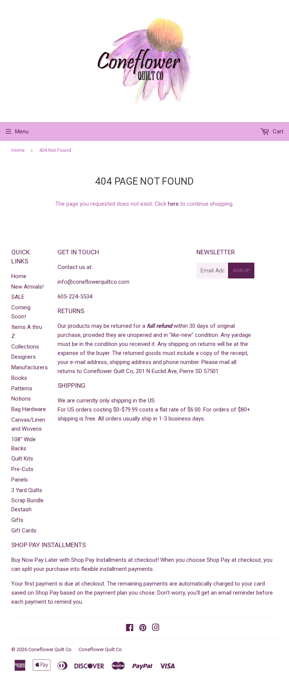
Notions (21, 398)
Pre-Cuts (22, 469)
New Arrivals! (27, 286)
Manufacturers (29, 367)
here (173, 203)
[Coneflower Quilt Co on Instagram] (156, 628)
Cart (277, 131)
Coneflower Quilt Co (49, 649)
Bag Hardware (28, 409)
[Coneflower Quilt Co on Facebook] (130, 628)
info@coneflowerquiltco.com (93, 281)
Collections (25, 346)
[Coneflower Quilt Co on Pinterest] (143, 628)
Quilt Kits (22, 458)
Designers (23, 356)
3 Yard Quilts (26, 490)
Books (19, 378)
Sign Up (241, 270)
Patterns (21, 388)
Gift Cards (24, 530)
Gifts (17, 520)
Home (17, 150)
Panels (19, 479)
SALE (17, 297)
